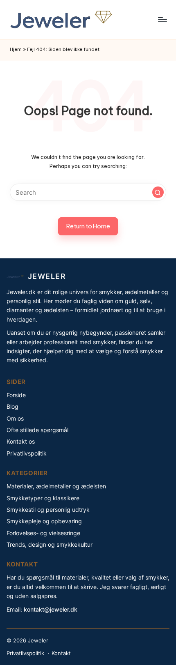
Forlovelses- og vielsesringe (43, 532)
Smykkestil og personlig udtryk (48, 509)
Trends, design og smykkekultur (50, 544)
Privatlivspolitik (27, 453)
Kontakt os (21, 441)
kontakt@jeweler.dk (50, 609)
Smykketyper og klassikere (43, 498)
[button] (158, 192)
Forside (16, 394)
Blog (12, 406)
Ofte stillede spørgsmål (37, 429)
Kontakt (61, 653)
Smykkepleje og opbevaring (44, 521)
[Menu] (162, 19)
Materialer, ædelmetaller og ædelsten (56, 486)
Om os (15, 418)
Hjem (16, 49)
